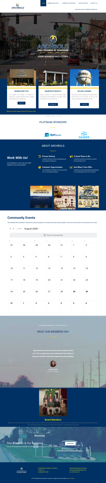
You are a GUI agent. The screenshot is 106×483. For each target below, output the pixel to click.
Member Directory (53, 3)
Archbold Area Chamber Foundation (86, 9)
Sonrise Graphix (70, 478)
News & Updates (83, 3)
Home (43, 3)
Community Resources (68, 3)
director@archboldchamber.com (78, 470)
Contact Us (94, 3)
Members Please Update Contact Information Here (21, 111)
